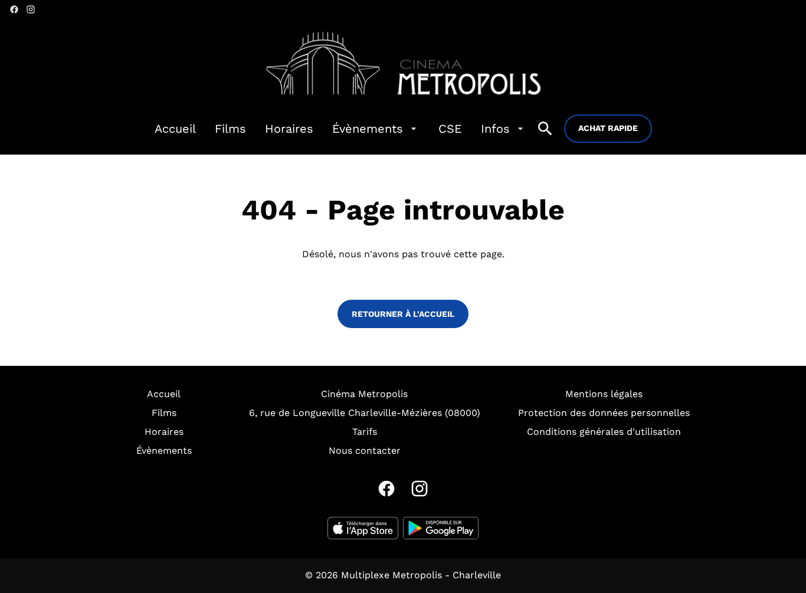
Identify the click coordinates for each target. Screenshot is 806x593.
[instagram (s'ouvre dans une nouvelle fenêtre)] (30, 9)
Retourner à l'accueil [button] (403, 314)
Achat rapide (608, 128)
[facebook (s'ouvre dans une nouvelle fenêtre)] (14, 9)
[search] (545, 128)
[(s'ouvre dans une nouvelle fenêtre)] (362, 528)
